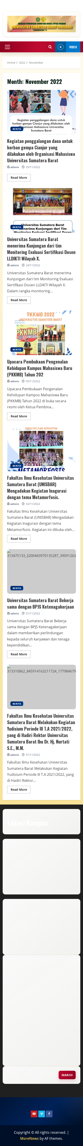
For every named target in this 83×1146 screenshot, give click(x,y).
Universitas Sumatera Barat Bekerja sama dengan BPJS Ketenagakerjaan (41, 571)
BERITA (17, 128)
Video (73, 47)
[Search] (50, 47)
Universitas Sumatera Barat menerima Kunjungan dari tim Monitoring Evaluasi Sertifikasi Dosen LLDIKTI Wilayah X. (41, 210)
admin (14, 167)
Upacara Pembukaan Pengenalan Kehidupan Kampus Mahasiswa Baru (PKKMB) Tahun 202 (41, 333)
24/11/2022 (33, 265)
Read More (21, 178)
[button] (7, 47)
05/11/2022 (33, 381)
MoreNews (29, 1138)
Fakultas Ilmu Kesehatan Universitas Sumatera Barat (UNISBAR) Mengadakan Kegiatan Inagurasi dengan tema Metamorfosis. (41, 449)
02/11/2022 (33, 504)
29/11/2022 (33, 167)
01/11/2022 (33, 613)
